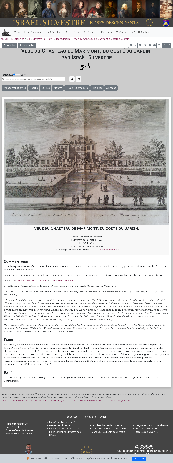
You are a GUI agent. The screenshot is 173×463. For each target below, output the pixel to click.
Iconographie (63, 39)
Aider (103, 416)
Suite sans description (107, 249)
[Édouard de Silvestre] (153, 9)
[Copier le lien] (158, 45)
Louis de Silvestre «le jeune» (64, 428)
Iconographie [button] (27, 45)
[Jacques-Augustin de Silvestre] (124, 9)
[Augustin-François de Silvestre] (139, 9)
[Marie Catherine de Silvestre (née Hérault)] (63, 9)
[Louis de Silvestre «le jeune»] (49, 9)
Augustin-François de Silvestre (152, 425)
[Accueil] (80, 22)
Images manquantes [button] (14, 88)
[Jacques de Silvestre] (166, 9)
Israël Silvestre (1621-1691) (40, 39)
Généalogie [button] (55, 32)
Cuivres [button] (46, 88)
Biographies (17, 39)
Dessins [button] (34, 88)
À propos (111, 88)
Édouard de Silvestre (147, 428)
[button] (130, 45)
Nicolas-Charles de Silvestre (107, 425)
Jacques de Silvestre (147, 432)
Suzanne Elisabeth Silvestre (21, 433)
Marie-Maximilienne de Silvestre (109, 428)
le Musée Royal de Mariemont (31, 280)
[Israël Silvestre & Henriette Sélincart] (14, 9)
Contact (145, 32)
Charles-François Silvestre (20, 430)
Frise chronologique (17, 424)
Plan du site (107, 32)
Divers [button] (90, 32)
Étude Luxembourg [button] (77, 88)
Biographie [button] (9, 45)
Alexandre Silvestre (59, 425)
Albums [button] (58, 88)
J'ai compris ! (139, 458)
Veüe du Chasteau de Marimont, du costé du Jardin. (101, 39)
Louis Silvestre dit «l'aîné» (62, 422)
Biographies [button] (36, 32)
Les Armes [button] (74, 32)
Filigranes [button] (97, 88)
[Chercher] (72, 79)
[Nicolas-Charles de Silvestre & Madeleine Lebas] (88, 9)
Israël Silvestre (13, 427)
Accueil (20, 32)
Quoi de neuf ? (127, 32)
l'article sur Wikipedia (62, 280)
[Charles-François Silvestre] (35, 9)
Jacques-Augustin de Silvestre (108, 432)
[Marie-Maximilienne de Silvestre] (110, 9)
